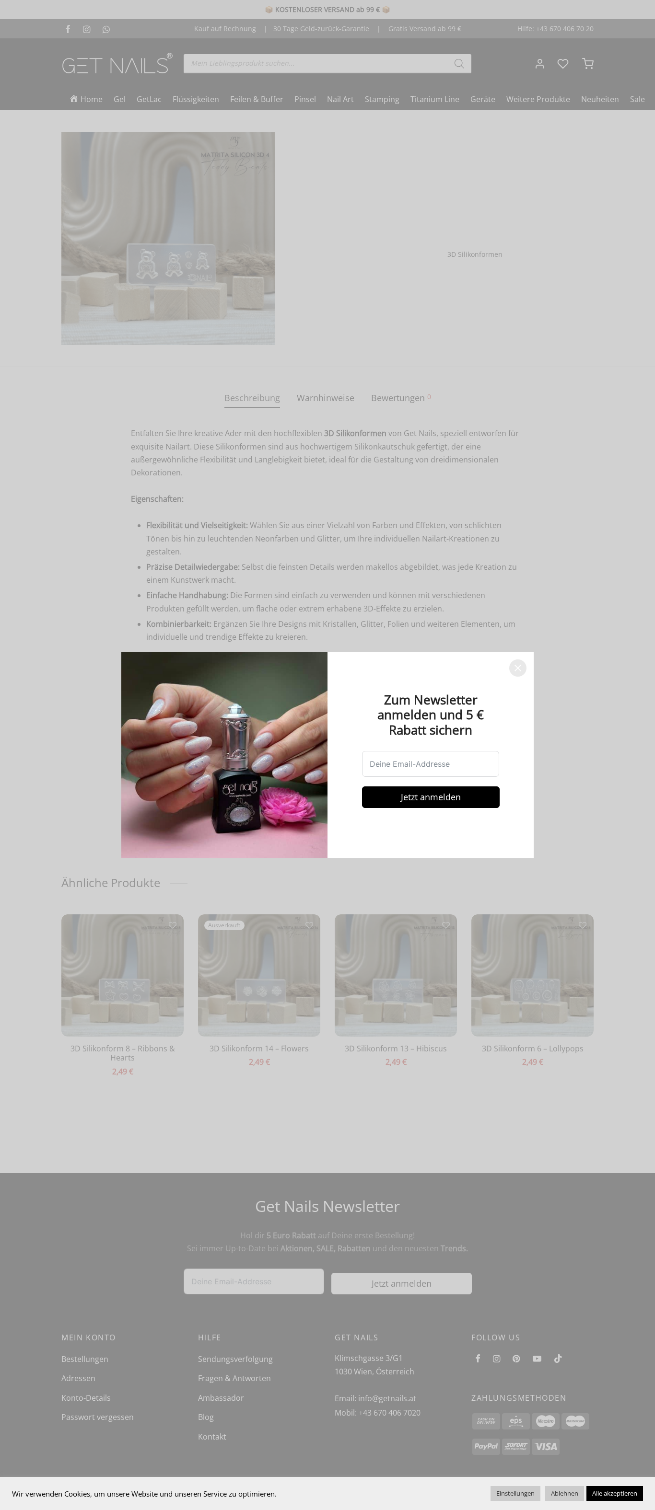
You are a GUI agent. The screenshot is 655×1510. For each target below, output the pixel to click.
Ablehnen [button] (564, 1493)
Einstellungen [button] (515, 1493)
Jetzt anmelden (431, 797)
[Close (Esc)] (517, 668)
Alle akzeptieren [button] (614, 1493)
